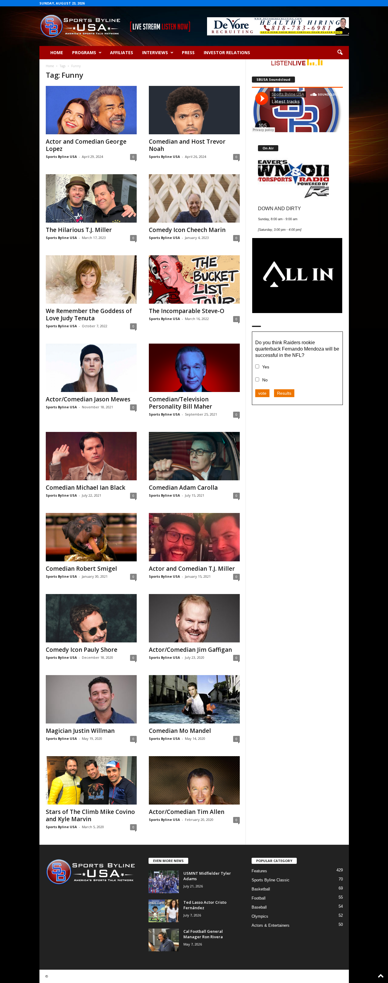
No (265, 379)
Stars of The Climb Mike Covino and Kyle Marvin (90, 815)
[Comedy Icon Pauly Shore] (91, 618)
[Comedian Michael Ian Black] (91, 456)
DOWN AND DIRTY (279, 208)
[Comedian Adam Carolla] (194, 456)
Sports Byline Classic (270, 880)
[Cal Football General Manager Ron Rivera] (164, 940)
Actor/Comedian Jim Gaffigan (190, 650)
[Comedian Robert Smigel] (91, 537)
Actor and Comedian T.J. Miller (192, 569)
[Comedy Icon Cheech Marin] (194, 198)
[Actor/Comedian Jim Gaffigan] (194, 618)
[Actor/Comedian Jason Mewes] (91, 368)
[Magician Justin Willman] (91, 699)
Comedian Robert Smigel (81, 569)
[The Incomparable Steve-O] (194, 279)
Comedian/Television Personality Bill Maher (180, 402)
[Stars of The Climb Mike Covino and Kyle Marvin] (91, 780)
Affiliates (121, 52)
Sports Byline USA (61, 156)
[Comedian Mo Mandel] (194, 699)
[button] (339, 52)
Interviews (155, 52)
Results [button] (284, 393)
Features (259, 871)
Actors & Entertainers (270, 925)
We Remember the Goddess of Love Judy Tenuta (89, 314)
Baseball (259, 907)
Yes (265, 366)
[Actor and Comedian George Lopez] (91, 110)
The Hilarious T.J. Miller (79, 230)
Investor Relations (227, 52)
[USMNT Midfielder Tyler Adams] (164, 881)
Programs (84, 52)
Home (56, 52)
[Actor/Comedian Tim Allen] (194, 780)
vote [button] (262, 393)
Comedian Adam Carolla (183, 488)
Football (259, 898)
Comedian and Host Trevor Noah (187, 145)
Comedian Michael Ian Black (85, 488)
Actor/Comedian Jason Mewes (88, 399)
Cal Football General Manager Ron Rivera (203, 934)
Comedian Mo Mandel (180, 731)
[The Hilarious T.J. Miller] (91, 198)
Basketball (261, 889)
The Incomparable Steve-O (186, 311)
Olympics (260, 916)
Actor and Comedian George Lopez (86, 145)
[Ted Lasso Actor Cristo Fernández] (164, 911)
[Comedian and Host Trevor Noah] (194, 110)
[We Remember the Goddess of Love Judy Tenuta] (91, 279)
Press (188, 52)
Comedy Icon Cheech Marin (187, 230)
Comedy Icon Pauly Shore (81, 650)
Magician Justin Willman (80, 731)
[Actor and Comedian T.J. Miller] (194, 537)
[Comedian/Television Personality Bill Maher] (194, 368)
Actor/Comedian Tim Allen (186, 812)
